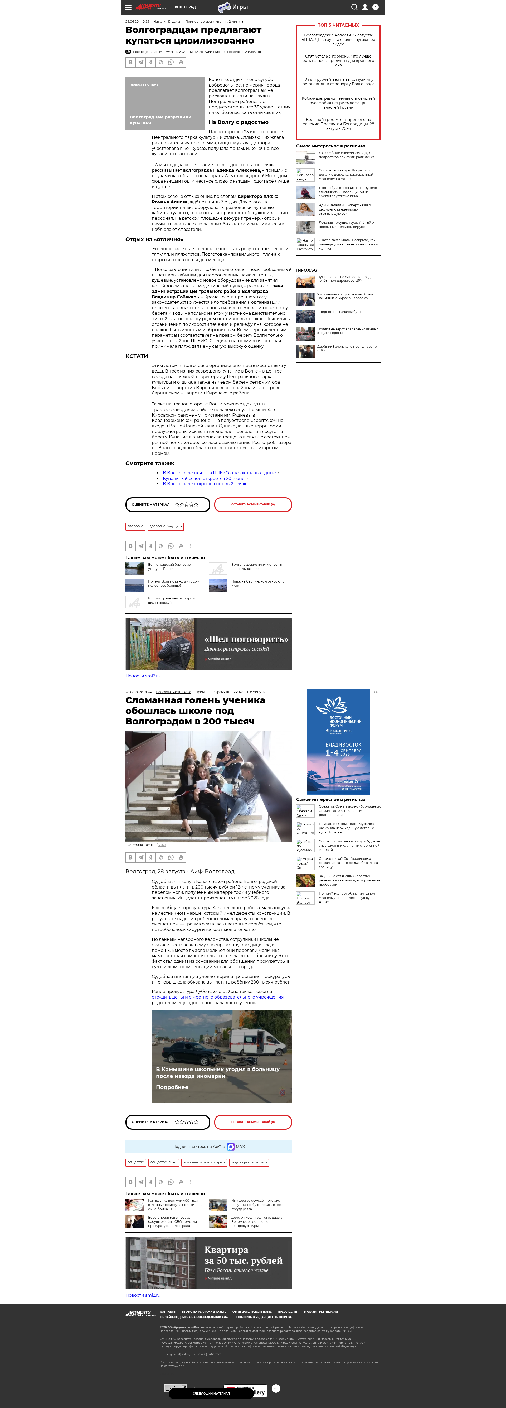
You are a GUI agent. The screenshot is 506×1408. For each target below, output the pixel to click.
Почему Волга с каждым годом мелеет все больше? (173, 583)
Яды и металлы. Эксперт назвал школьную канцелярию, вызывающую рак (345, 209)
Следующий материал (211, 1393)
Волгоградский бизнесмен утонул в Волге (170, 566)
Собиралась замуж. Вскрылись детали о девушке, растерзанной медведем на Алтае (346, 174)
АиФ (162, 845)
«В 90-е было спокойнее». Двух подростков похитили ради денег (346, 155)
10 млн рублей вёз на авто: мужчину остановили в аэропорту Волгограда (338, 81)
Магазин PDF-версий (321, 1312)
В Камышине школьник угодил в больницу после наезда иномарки (218, 1072)
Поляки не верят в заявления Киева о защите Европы (348, 331)
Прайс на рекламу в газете (204, 1312)
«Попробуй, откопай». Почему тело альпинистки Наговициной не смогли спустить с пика (348, 192)
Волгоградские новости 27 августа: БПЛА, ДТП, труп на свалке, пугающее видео (338, 39)
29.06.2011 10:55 (137, 21)
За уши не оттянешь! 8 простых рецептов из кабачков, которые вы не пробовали (349, 880)
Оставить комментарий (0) (253, 504)
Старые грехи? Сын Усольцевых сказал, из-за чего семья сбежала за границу (348, 863)
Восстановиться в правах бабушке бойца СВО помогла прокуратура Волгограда (172, 1221)
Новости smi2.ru (142, 676)
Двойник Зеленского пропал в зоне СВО (347, 348)
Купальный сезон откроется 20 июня (204, 478)
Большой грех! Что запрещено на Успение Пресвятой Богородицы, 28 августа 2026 (338, 124)
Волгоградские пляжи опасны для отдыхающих (256, 566)
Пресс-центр (288, 1312)
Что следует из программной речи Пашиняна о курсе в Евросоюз (345, 296)
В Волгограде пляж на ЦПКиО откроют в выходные (219, 472)
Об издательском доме (252, 1312)
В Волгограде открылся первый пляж (204, 483)
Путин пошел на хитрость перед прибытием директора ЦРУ (344, 279)
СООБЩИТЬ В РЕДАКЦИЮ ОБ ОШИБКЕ (263, 1317)
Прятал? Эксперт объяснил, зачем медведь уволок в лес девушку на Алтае (347, 897)
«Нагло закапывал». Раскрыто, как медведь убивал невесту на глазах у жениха (348, 244)
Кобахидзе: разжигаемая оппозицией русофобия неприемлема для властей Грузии (338, 103)
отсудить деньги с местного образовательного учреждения (218, 997)
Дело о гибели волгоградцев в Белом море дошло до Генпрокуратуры (256, 1221)
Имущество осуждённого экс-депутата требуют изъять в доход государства (258, 1205)
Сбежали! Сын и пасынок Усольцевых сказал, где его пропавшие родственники (350, 810)
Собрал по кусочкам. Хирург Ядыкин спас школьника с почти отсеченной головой (349, 845)
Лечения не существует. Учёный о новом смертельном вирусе (346, 225)
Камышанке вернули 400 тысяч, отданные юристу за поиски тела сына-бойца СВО (175, 1205)
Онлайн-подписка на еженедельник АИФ (194, 1317)
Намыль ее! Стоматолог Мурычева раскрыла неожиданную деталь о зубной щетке (347, 828)
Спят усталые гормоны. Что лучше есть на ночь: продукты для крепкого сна (338, 61)
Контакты (168, 1312)
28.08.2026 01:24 (138, 692)
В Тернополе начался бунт (339, 312)
